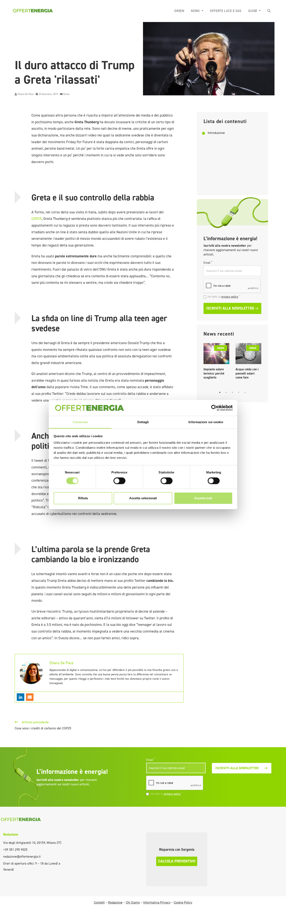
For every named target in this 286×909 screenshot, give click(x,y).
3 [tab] (232, 392)
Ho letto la (224, 296)
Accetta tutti (203, 498)
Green (179, 11)
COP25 (36, 218)
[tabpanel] (216, 362)
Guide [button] (253, 11)
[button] (269, 11)
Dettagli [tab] (143, 422)
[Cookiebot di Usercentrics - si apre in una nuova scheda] (214, 408)
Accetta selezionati (143, 498)
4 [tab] (239, 392)
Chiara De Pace (25, 94)
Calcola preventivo (176, 861)
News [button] (196, 11)
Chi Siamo (133, 902)
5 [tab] (245, 392)
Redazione (10, 834)
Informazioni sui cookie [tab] (205, 422)
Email (208, 263)
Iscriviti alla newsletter (230, 308)
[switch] (119, 480)
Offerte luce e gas (226, 11)
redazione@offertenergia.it (22, 856)
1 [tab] (220, 392)
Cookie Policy (183, 902)
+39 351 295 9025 (15, 849)
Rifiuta (83, 498)
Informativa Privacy (156, 902)
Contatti (99, 902)
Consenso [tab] (80, 422)
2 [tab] (226, 392)
